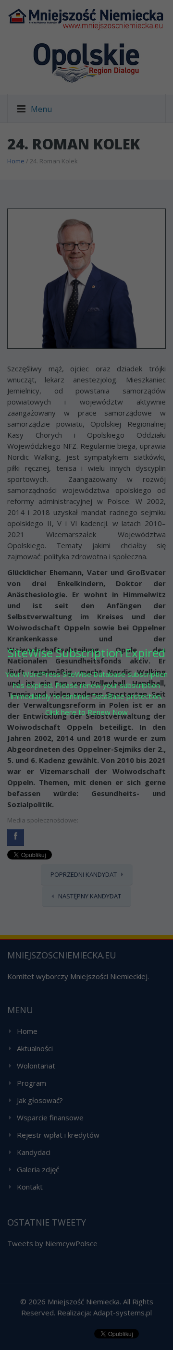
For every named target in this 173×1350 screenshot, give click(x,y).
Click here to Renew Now (86, 712)
